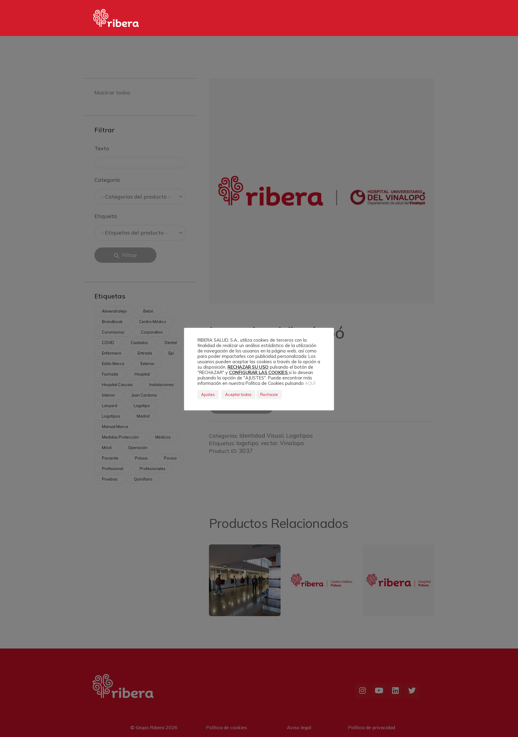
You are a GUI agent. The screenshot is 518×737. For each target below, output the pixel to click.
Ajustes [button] (208, 394)
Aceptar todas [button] (238, 394)
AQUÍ (310, 383)
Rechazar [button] (269, 394)
